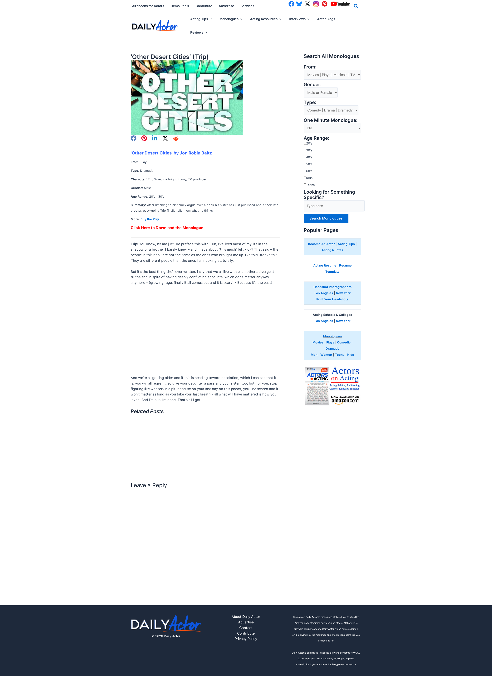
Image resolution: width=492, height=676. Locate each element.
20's (309, 143)
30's (309, 150)
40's (309, 157)
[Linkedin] (155, 138)
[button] (356, 7)
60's (309, 171)
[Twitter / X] (165, 138)
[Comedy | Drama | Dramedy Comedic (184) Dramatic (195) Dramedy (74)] (331, 110)
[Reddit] (176, 138)
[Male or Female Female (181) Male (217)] (321, 93)
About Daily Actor (246, 617)
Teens (310, 185)
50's (309, 164)
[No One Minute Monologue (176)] (332, 128)
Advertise (246, 622)
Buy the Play (149, 219)
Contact (246, 628)
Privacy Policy (246, 639)
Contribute (246, 633)
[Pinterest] (144, 138)
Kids (309, 178)
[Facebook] (133, 138)
